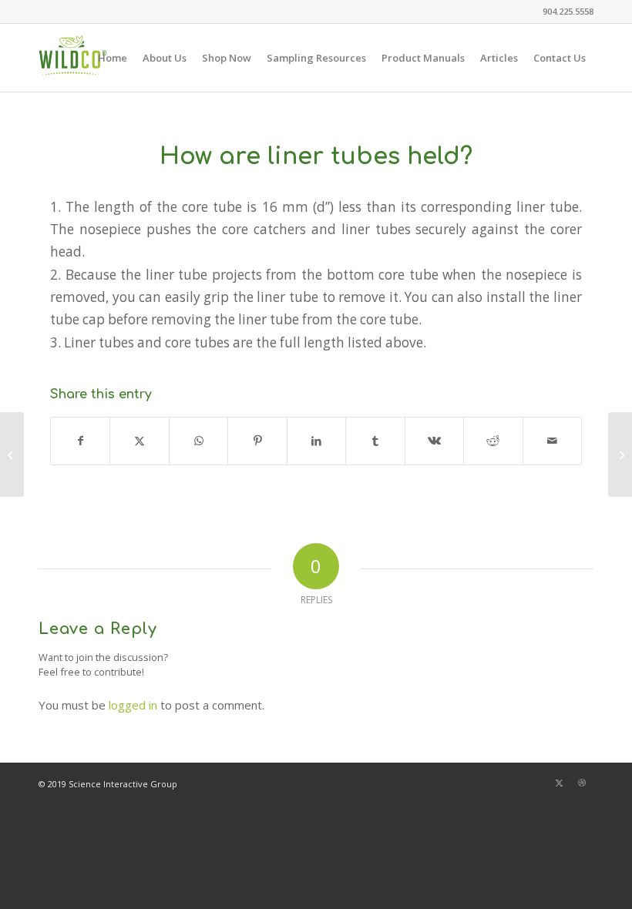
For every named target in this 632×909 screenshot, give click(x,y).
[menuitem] (564, 11)
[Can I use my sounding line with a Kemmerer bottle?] (12, 454)
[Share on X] (139, 441)
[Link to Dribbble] (581, 782)
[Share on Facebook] (80, 441)
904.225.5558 (568, 11)
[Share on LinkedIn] (316, 441)
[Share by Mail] (552, 441)
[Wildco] (72, 58)
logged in (133, 705)
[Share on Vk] (434, 441)
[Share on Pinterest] (257, 441)
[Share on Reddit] (493, 441)
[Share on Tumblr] (375, 441)
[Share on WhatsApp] (198, 441)
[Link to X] (558, 782)
